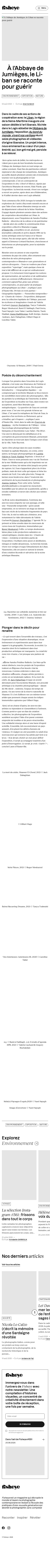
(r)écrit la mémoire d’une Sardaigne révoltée (17, 1330)
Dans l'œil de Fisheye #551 (18, 1439)
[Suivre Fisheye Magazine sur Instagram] (8, 1527)
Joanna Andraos (9, 483)
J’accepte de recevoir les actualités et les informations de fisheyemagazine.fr (26, 1431)
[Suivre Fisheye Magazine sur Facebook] (3, 1527)
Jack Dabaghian (18, 679)
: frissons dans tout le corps (18, 1214)
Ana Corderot (28, 104)
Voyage (6, 1204)
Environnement (11, 96)
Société (6, 1318)
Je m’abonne (25, 1424)
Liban (30, 117)
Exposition (27, 96)
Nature (39, 96)
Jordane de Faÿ (28, 1358)
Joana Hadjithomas (19, 314)
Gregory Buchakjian (20, 305)
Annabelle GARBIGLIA (18, 1240)
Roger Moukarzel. (10, 529)
